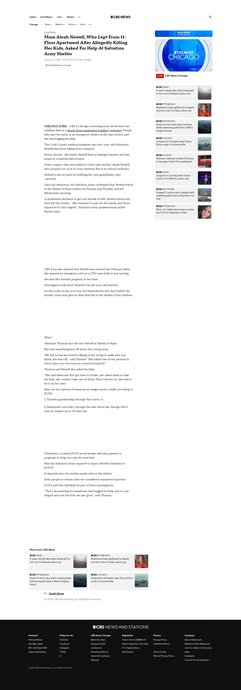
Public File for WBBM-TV (134, 640)
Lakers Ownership (37, 652)
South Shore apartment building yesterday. (94, 130)
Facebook (64, 644)
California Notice (161, 644)
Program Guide (98, 644)
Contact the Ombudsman (197, 660)
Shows (70, 17)
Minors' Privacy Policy (163, 656)
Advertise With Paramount (197, 644)
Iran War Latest (35, 644)
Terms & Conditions (100, 656)
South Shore (56, 593)
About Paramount (193, 640)
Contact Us (96, 648)
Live (59, 17)
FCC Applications (130, 648)
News (48, 24)
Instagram (64, 648)
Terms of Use (159, 652)
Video (82, 24)
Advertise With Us (99, 652)
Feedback (189, 656)
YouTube (64, 640)
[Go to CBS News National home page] (120, 17)
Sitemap (95, 660)
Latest (33, 17)
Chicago (34, 24)
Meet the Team (98, 640)
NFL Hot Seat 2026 (37, 648)
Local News (46, 17)
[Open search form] (210, 17)
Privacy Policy (160, 640)
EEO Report (127, 652)
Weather (59, 24)
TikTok (63, 652)
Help (187, 652)
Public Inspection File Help (135, 644)
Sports (71, 24)
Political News (35, 640)
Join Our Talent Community (198, 648)
